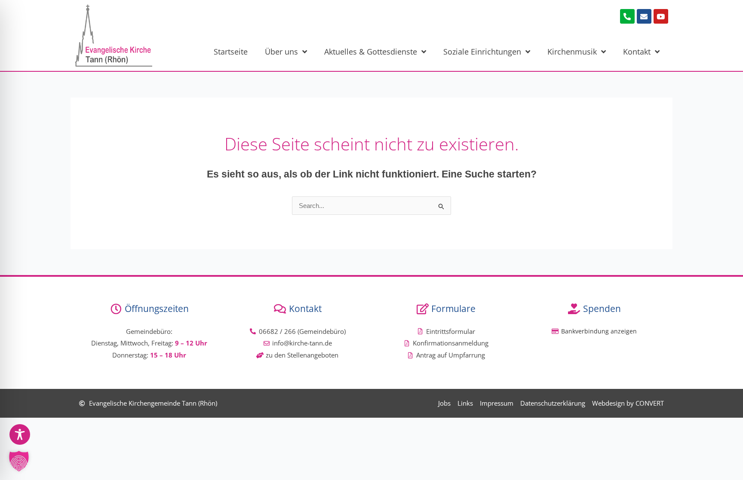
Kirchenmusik (572, 51)
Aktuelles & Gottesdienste (370, 51)
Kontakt (637, 51)
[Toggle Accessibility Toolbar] (20, 434)
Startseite (231, 51)
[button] (19, 461)
